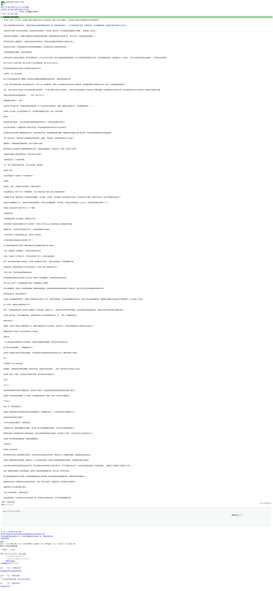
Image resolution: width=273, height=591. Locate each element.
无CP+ (20, 7)
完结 (27, 7)
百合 (23, 7)
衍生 (15, 7)
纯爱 (12, 7)
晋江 (13, 2)
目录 (12, 14)
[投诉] (19, 568)
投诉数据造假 (27, 534)
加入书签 (18, 532)
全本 (8, 9)
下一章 (2, 14)
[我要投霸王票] (48, 536)
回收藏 (8, 534)
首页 (2, 7)
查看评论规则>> (11, 561)
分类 (2, 9)
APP (24, 9)
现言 (8, 7)
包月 (12, 9)
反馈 (27, 9)
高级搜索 (35, 11)
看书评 (3, 534)
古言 (5, 7)
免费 (15, 9)
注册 (22, 2)
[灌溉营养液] (5, 538)
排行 (5, 9)
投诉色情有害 (18, 534)
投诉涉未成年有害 (39, 534)
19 (3, 575)
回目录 (12, 532)
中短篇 (20, 9)
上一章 (7, 14)
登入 (18, 2)
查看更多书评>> (5, 586)
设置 (16, 14)
